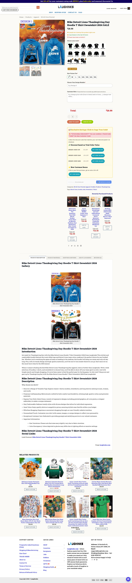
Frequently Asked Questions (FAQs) (29, 546)
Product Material (54, 257)
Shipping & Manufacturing (28, 550)
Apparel (36, 17)
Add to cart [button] (84, 226)
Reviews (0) (98, 257)
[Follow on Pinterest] (96, 560)
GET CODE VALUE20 (98, 161)
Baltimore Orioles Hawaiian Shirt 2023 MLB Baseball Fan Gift (30, 483)
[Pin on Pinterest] (77, 245)
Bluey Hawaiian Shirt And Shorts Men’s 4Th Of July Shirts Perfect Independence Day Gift (30, 521)
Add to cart (74, 122)
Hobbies (46, 557)
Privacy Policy (24, 569)
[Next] (62, 42)
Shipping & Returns (69, 257)
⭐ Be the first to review (103, 182)
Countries (46, 548)
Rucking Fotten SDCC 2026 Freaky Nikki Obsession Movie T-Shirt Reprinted (107, 213)
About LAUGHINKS (85, 257)
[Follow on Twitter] (94, 560)
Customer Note (72, 91)
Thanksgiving (106, 187)
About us (22, 560)
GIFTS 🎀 (46, 564)
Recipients (47, 551)
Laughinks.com (72, 549)
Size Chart (23, 553)
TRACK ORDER (24, 556)
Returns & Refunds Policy (28, 572)
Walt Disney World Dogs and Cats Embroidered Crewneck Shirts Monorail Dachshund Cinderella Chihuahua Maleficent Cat (96, 217)
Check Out (87, 122)
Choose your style (73, 41)
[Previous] (22, 42)
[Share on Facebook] (68, 245)
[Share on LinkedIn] (81, 245)
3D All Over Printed (47, 17)
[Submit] (38, 7)
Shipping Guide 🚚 (49, 567)
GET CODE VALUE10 (98, 155)
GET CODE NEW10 (75, 174)
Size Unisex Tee (72, 73)
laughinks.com (105, 445)
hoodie (80, 189)
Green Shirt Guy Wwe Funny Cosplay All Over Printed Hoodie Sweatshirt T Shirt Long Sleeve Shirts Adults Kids (101, 522)
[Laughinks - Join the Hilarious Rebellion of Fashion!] (66, 7)
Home (21, 17)
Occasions (46, 561)
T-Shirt (95, 189)
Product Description (37, 257)
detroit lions (74, 189)
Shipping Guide (60, 12)
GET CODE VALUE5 (97, 149)
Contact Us (72, 12)
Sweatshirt (89, 189)
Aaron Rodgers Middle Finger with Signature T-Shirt (84, 212)
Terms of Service (25, 566)
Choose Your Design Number (76, 82)
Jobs (44, 554)
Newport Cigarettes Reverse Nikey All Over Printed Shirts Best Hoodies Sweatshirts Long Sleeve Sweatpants (54, 484)
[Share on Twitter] (71, 245)
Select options (72, 239)
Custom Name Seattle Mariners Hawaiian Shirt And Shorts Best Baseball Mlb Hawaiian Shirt (102, 483)
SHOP (51, 12)
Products (28, 17)
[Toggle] (64, 545)
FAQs (80, 12)
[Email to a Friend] (74, 245)
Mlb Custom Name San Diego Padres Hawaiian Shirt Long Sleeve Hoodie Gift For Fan (54, 521)
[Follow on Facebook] (92, 560)
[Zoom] (21, 63)
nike (84, 189)
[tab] (37, 257)
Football (93, 187)
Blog (44, 570)
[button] (75, 527)
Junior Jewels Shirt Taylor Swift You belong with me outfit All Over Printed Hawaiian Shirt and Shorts (78, 484)
